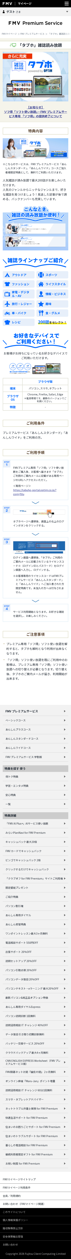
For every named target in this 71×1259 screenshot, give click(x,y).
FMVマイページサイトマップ (19, 1179)
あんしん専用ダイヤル (18, 915)
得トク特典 (11, 776)
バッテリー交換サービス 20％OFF (24, 1043)
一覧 (8, 804)
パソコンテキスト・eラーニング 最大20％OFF (31, 988)
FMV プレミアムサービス (32, 33)
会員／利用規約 (12, 1196)
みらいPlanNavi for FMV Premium (25, 832)
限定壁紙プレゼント (16, 887)
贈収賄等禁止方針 (13, 1228)
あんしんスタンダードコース (21, 738)
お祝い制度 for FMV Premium (22, 1163)
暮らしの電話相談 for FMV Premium (26, 1145)
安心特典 (10, 795)
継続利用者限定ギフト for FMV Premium (29, 1154)
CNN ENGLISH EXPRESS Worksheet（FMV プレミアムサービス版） (33, 1062)
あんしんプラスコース (18, 729)
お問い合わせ (10, 1244)
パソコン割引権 (14, 906)
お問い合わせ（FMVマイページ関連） (24, 1204)
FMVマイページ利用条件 (17, 1187)
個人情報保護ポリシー (15, 1220)
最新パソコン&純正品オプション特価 (26, 997)
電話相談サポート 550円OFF (21, 942)
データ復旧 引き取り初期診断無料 (24, 1034)
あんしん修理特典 (15, 924)
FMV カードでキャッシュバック (23, 851)
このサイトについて (14, 1212)
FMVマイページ (9, 33)
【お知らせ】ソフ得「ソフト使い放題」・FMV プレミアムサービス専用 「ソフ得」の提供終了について (35, 111)
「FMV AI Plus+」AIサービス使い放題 (26, 823)
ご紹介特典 (11, 897)
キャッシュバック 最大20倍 (21, 842)
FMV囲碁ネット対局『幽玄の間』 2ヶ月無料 (30, 1072)
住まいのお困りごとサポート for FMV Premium (32, 1127)
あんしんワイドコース (18, 748)
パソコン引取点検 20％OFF (21, 970)
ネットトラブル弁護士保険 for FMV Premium (31, 1108)
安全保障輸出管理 (13, 1236)
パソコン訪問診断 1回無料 (20, 1016)
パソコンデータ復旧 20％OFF (22, 979)
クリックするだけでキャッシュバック (27, 869)
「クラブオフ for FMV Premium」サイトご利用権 (34, 878)
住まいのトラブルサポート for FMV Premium (31, 1136)
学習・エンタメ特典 (16, 786)
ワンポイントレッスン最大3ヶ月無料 (26, 933)
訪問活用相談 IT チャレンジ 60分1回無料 (28, 1090)
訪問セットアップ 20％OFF (21, 961)
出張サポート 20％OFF (18, 952)
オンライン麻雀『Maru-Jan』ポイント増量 (30, 1081)
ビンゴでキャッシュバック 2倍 (23, 860)
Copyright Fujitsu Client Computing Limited (36, 1254)
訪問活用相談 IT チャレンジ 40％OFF (26, 1025)
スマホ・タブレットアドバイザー (24, 1099)
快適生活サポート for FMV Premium (26, 1117)
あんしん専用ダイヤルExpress (22, 1007)
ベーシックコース (15, 720)
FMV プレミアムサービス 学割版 (23, 757)
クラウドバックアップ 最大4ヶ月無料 (26, 1052)
